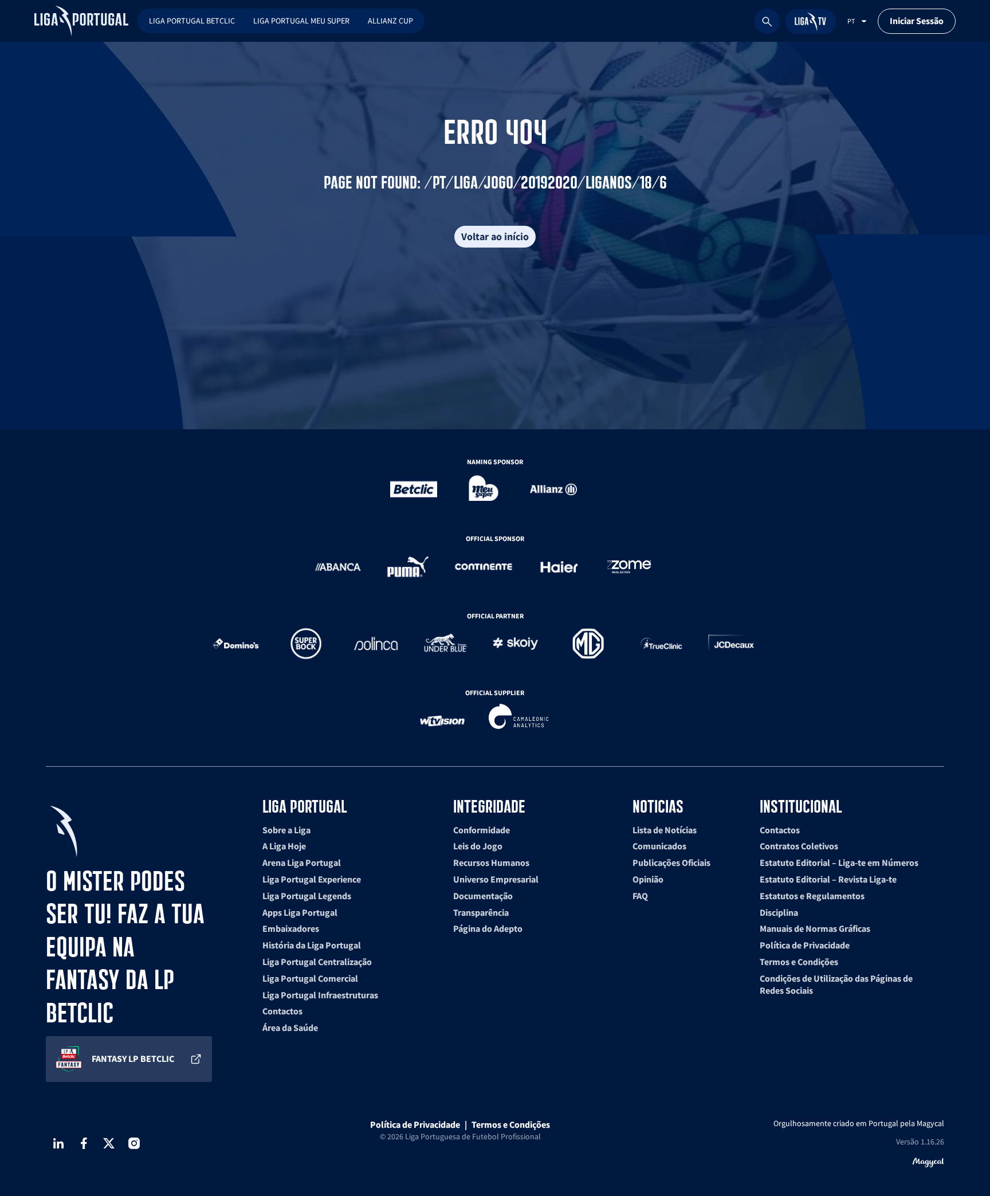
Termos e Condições (799, 961)
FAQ (640, 895)
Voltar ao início (495, 236)
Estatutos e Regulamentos (812, 895)
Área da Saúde (290, 1027)
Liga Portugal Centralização (317, 961)
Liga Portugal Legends (306, 895)
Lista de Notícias (664, 830)
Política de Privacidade (805, 945)
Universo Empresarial (496, 879)
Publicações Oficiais (671, 862)
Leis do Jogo (477, 846)
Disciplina (779, 912)
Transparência (481, 912)
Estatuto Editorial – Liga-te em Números (839, 862)
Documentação (483, 895)
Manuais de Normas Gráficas (815, 928)
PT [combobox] (851, 21)
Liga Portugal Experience (311, 879)
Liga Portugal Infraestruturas (320, 995)
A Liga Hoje (284, 846)
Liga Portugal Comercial (310, 978)
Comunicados (659, 846)
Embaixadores (290, 928)
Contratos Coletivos (799, 846)
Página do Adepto (487, 928)
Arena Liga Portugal (301, 862)
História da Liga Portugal (311, 945)
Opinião (647, 879)
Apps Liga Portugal (299, 912)
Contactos (282, 1011)
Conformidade (481, 830)
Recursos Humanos (491, 862)
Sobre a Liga (286, 830)
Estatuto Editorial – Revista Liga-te (828, 879)
